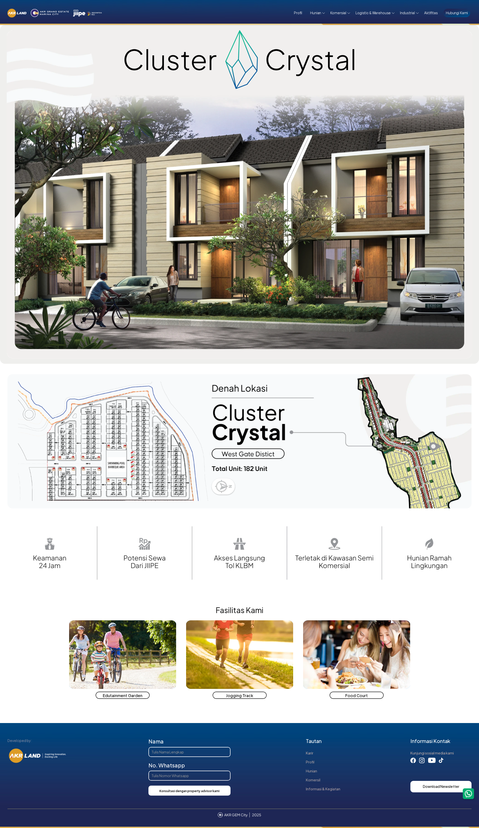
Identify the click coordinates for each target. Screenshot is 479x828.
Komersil (313, 780)
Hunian (311, 771)
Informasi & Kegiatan (323, 789)
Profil (310, 762)
